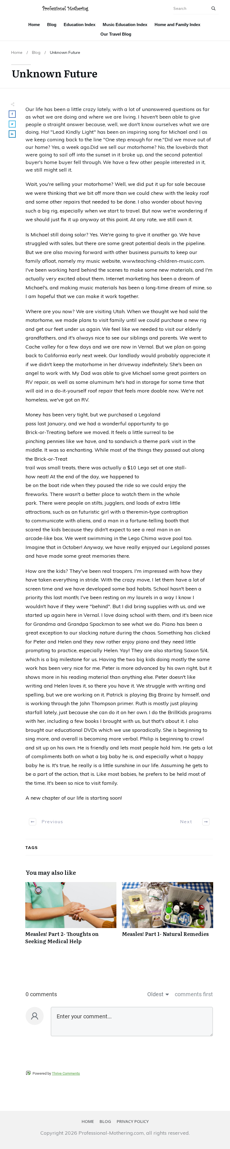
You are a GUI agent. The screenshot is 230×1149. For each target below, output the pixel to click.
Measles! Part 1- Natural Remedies (167, 916)
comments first (194, 994)
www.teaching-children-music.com (163, 261)
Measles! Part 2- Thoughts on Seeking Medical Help (70, 916)
